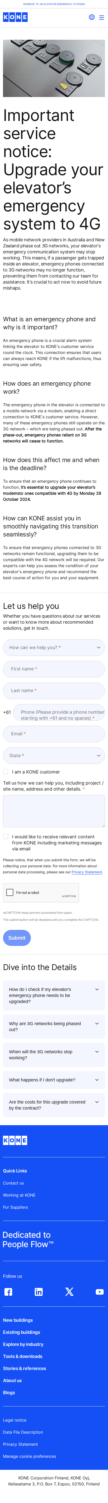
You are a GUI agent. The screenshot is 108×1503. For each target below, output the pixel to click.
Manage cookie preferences (29, 1456)
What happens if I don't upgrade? (42, 1079)
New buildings (18, 1320)
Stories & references (24, 1368)
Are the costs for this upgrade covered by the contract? (47, 1105)
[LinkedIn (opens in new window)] (38, 1290)
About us (12, 1380)
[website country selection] (91, 17)
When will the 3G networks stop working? (40, 1054)
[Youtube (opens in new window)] (99, 1290)
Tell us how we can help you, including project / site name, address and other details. (53, 786)
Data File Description (23, 1432)
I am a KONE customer (36, 772)
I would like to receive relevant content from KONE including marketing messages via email (57, 842)
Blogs (9, 1392)
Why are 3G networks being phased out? (45, 1026)
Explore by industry (23, 1344)
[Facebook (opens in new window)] (8, 1290)
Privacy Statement (87, 872)
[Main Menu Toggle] (101, 17)
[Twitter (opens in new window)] (69, 1290)
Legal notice (14, 1420)
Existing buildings (21, 1332)
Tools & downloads (22, 1356)
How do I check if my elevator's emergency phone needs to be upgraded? (40, 995)
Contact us (13, 1183)
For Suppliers (15, 1207)
